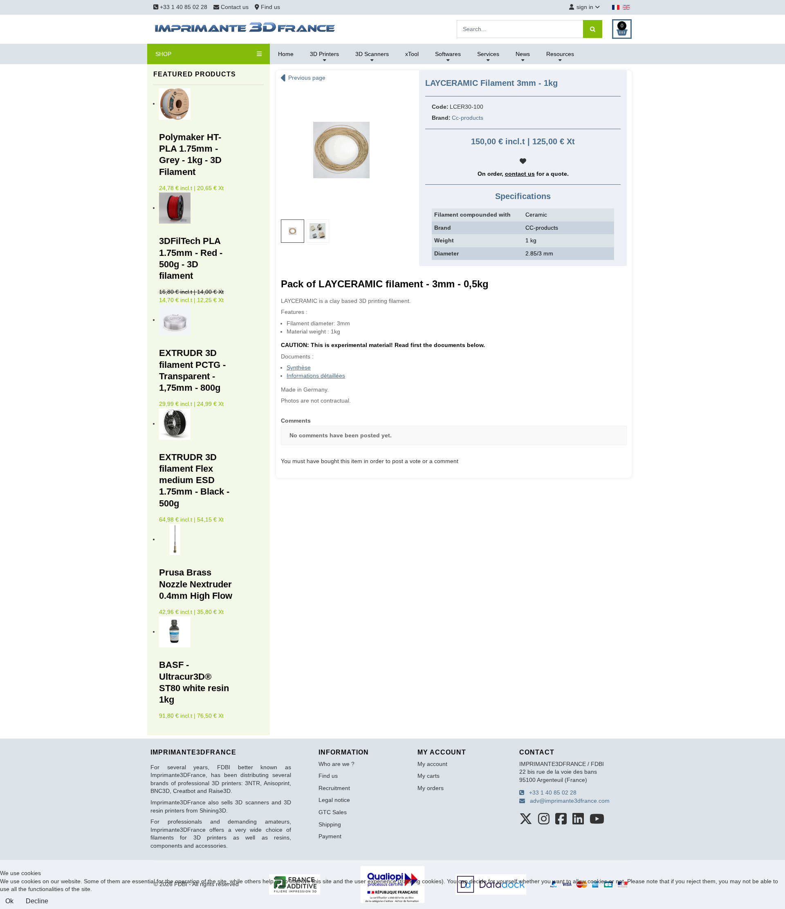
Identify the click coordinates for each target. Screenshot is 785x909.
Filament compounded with (472, 214)
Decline (37, 901)
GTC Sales (332, 812)
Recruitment (334, 788)
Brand (442, 227)
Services (488, 54)
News (523, 54)
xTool (412, 54)
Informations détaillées (316, 375)
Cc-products (467, 117)
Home (286, 54)
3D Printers (324, 54)
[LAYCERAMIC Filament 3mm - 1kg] (341, 149)
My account (432, 764)
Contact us (234, 7)
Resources (560, 54)
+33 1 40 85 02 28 (182, 7)
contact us (520, 173)
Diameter (446, 253)
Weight (444, 240)
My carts (428, 775)
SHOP (163, 54)
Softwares (448, 54)
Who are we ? (336, 764)
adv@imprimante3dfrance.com (567, 800)
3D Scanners (372, 54)
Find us (269, 7)
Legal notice (334, 800)
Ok (9, 901)
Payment (329, 836)
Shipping (329, 824)
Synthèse (299, 367)
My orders (430, 788)
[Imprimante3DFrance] (245, 28)
